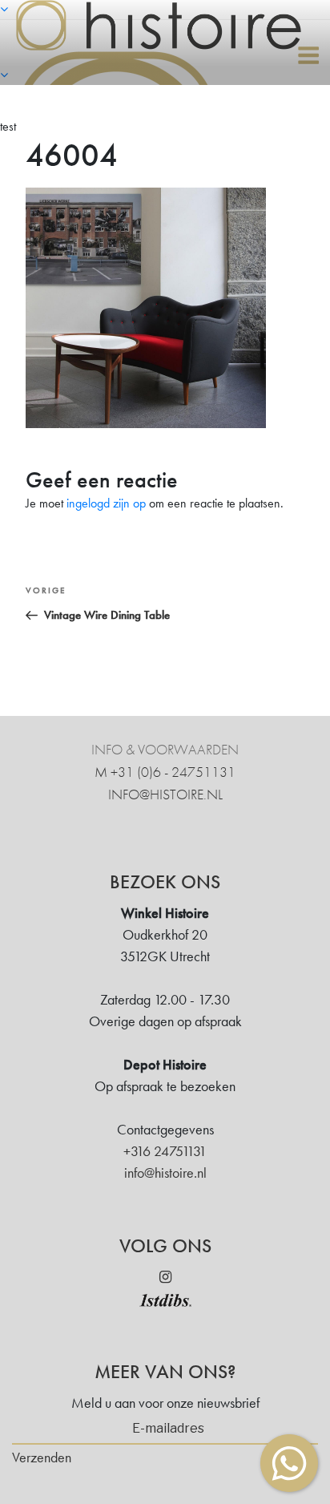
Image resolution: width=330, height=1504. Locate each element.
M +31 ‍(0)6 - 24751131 (165, 771)
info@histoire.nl (165, 794)
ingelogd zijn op (106, 503)
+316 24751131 (165, 1151)
